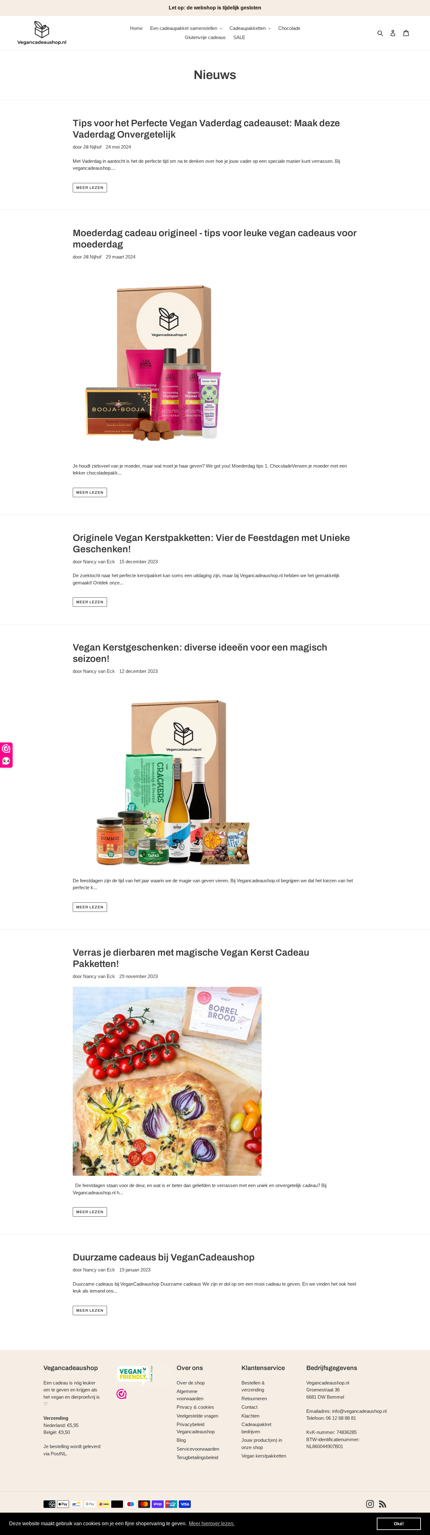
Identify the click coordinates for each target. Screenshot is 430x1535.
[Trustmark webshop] (121, 1395)
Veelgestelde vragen (197, 1415)
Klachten (250, 1415)
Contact (249, 1407)
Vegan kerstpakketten (263, 1455)
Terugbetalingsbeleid (197, 1457)
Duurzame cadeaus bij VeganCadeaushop (164, 1257)
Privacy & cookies (195, 1407)
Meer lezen (90, 187)
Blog (181, 1440)
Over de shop (191, 1382)
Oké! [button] (399, 1523)
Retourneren (254, 1398)
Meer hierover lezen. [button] (212, 1523)
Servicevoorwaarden (198, 1449)
